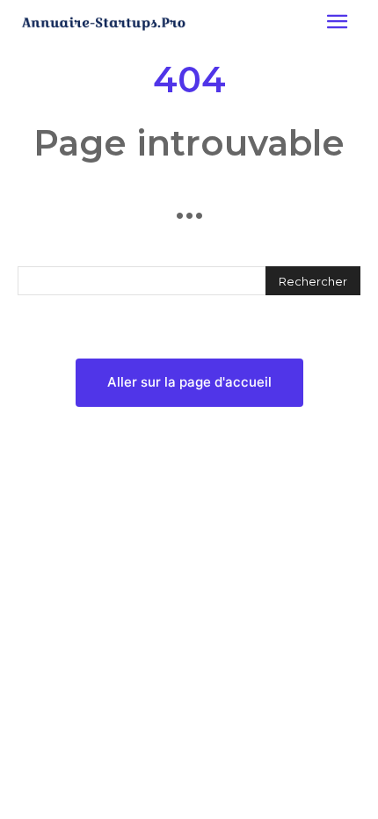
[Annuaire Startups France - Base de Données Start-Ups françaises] (103, 24)
